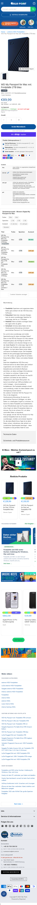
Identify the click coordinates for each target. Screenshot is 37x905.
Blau (10, 217)
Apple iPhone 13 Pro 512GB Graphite (10, 621)
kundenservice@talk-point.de (11, 851)
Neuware (6, 227)
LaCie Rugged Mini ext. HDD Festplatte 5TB (16, 753)
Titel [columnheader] (2, 232)
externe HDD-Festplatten (16, 32)
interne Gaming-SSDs (9, 707)
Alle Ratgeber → (30, 524)
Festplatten (5, 695)
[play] (18, 463)
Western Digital (7, 512)
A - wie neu (14, 224)
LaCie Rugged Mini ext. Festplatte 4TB (14, 735)
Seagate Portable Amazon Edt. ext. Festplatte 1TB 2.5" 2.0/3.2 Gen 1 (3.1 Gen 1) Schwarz (18, 749)
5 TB (25, 220)
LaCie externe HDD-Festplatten (12, 686)
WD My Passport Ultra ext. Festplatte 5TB (15, 721)
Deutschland (17, 879)
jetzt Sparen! (18, 640)
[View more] (18, 580)
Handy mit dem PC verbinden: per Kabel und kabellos (18, 775)
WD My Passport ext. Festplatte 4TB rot (14, 724)
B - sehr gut (24, 224)
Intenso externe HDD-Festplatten (12, 692)
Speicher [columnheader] (22, 232)
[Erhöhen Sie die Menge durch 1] (19, 120)
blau (16, 217)
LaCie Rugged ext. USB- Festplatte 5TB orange (17, 756)
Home (3, 32)
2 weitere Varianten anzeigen (18, 294)
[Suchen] (33, 9)
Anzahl (3, 115)
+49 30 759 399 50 (10, 846)
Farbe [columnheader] (13, 232)
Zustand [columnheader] (31, 232)
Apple (4, 625)
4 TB (18, 220)
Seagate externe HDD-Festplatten (12, 689)
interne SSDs (6, 698)
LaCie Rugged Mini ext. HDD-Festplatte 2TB (16, 759)
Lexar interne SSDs (8, 704)
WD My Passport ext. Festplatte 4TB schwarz (16, 718)
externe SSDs (6, 701)
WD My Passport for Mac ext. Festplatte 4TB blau (27, 508)
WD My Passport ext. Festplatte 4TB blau (15, 732)
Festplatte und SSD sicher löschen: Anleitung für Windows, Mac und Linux (17, 771)
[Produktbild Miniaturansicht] (4, 76)
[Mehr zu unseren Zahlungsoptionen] (20, 140)
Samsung (27, 625)
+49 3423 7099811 (10, 865)
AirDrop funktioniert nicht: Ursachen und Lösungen (18, 783)
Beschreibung (7, 303)
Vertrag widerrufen (11, 872)
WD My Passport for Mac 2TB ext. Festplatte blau (9, 507)
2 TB (12, 220)
